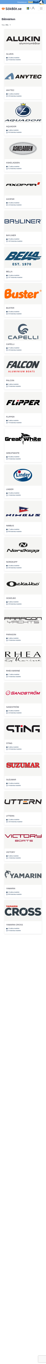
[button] (6, 25)
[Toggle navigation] (41, 8)
